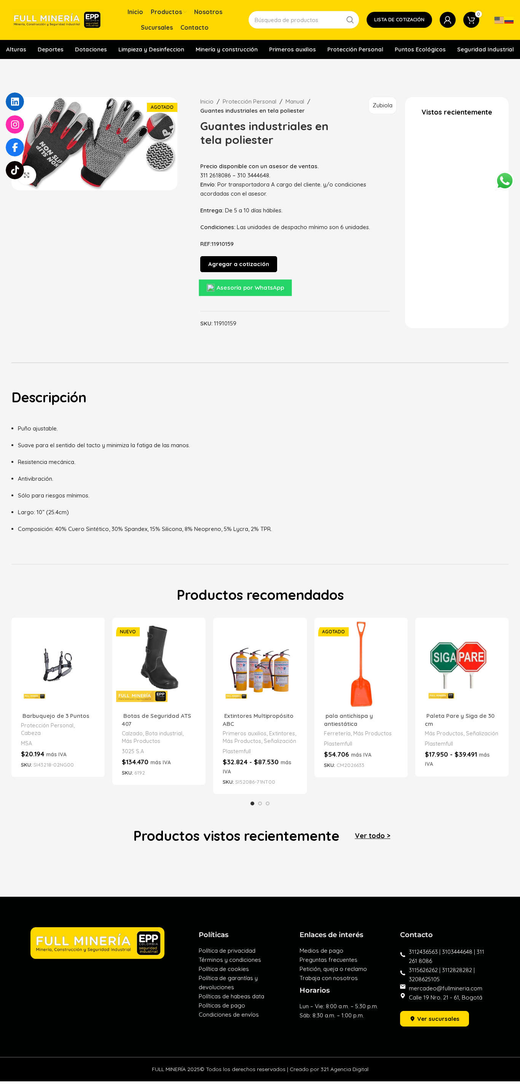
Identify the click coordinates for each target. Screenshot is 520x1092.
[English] (499, 19)
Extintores (282, 733)
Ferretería (337, 733)
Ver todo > (372, 835)
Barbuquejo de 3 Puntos (55, 715)
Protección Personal (249, 101)
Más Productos (141, 741)
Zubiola (382, 105)
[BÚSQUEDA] (350, 20)
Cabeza (31, 733)
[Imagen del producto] (58, 664)
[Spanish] (509, 19)
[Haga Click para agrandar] (26, 175)
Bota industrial (163, 733)
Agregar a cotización (238, 264)
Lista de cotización (399, 19)
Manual (295, 101)
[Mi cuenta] (447, 19)
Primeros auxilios (244, 733)
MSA (26, 743)
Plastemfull (237, 751)
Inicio (207, 101)
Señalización (280, 741)
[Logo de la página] (57, 19)
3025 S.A (133, 751)
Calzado (132, 733)
